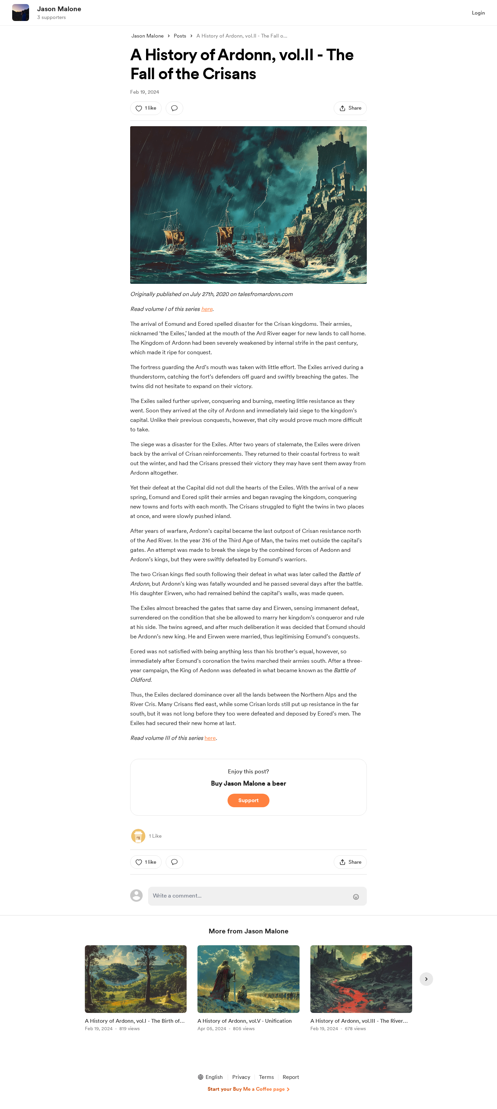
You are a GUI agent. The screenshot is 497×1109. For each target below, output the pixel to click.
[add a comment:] (174, 108)
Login (478, 13)
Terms (266, 1077)
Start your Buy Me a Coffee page (246, 1089)
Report (291, 1077)
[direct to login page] (257, 896)
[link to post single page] (135, 989)
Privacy (241, 1077)
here (206, 308)
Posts (180, 36)
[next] (426, 979)
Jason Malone (59, 9)
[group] (135, 989)
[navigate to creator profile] (20, 12)
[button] (210, 1077)
